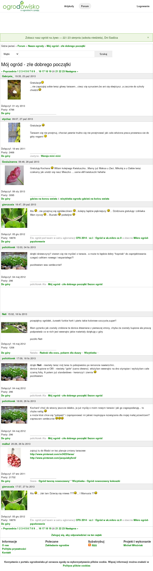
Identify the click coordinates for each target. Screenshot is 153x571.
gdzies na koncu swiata (43, 198)
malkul (6, 444)
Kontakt (6, 552)
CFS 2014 (81, 238)
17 (43, 71)
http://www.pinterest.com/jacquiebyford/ (53, 458)
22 (60, 71)
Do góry (5, 113)
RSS (94, 545)
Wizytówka (90, 352)
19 (50, 71)
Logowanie (143, 6)
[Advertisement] (76, 23)
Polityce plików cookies (76, 565)
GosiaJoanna (9, 161)
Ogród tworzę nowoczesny (54, 481)
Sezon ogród (95, 284)
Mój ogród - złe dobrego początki (66, 46)
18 (46, 71)
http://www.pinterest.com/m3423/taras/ (52, 454)
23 (63, 71)
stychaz (6, 119)
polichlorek (8, 247)
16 (40, 71)
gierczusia (8, 204)
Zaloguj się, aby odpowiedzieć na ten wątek (76, 535)
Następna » (71, 71)
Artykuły (69, 6)
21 (56, 71)
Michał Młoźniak (133, 545)
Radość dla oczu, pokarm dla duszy (60, 352)
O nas (5, 545)
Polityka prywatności (14, 548)
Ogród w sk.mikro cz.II (108, 238)
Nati (4, 314)
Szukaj (103, 54)
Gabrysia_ (8, 76)
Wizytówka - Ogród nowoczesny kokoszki (96, 481)
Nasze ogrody (36, 46)
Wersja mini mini (51, 156)
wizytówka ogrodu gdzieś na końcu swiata (84, 198)
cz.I (91, 238)
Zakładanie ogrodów (57, 545)
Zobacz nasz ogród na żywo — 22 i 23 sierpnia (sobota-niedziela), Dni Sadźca (71, 37)
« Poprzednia (8, 71)
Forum (85, 6)
